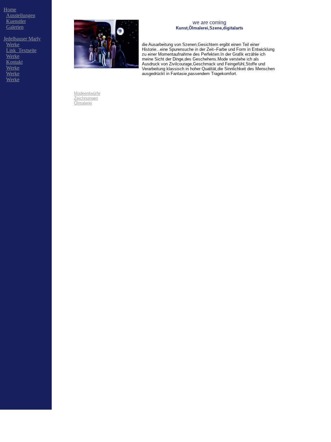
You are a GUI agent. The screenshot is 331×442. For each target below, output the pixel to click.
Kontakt (14, 62)
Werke (12, 44)
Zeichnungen (86, 98)
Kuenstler (16, 21)
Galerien (15, 27)
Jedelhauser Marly (22, 38)
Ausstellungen (20, 15)
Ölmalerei (83, 103)
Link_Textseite (21, 50)
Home (10, 9)
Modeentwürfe (87, 93)
